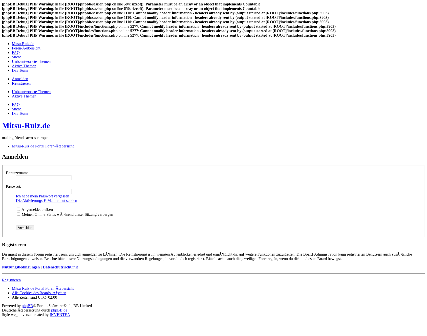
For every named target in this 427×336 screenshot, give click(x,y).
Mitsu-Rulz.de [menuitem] (23, 44)
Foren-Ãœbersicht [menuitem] (26, 48)
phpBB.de (59, 310)
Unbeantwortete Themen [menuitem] (31, 61)
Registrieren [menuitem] (21, 83)
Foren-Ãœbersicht (59, 288)
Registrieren (11, 280)
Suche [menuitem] (16, 57)
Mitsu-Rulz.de (26, 125)
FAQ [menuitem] (16, 52)
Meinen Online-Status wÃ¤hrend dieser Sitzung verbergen (67, 214)
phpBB (27, 306)
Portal (39, 146)
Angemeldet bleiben (37, 209)
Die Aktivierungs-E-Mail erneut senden (46, 200)
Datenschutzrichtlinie (60, 267)
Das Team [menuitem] (20, 70)
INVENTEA (60, 314)
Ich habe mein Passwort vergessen (42, 196)
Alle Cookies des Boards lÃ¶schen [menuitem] (39, 293)
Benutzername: (17, 173)
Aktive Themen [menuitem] (24, 66)
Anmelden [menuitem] (20, 79)
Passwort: (13, 186)
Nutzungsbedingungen (21, 267)
